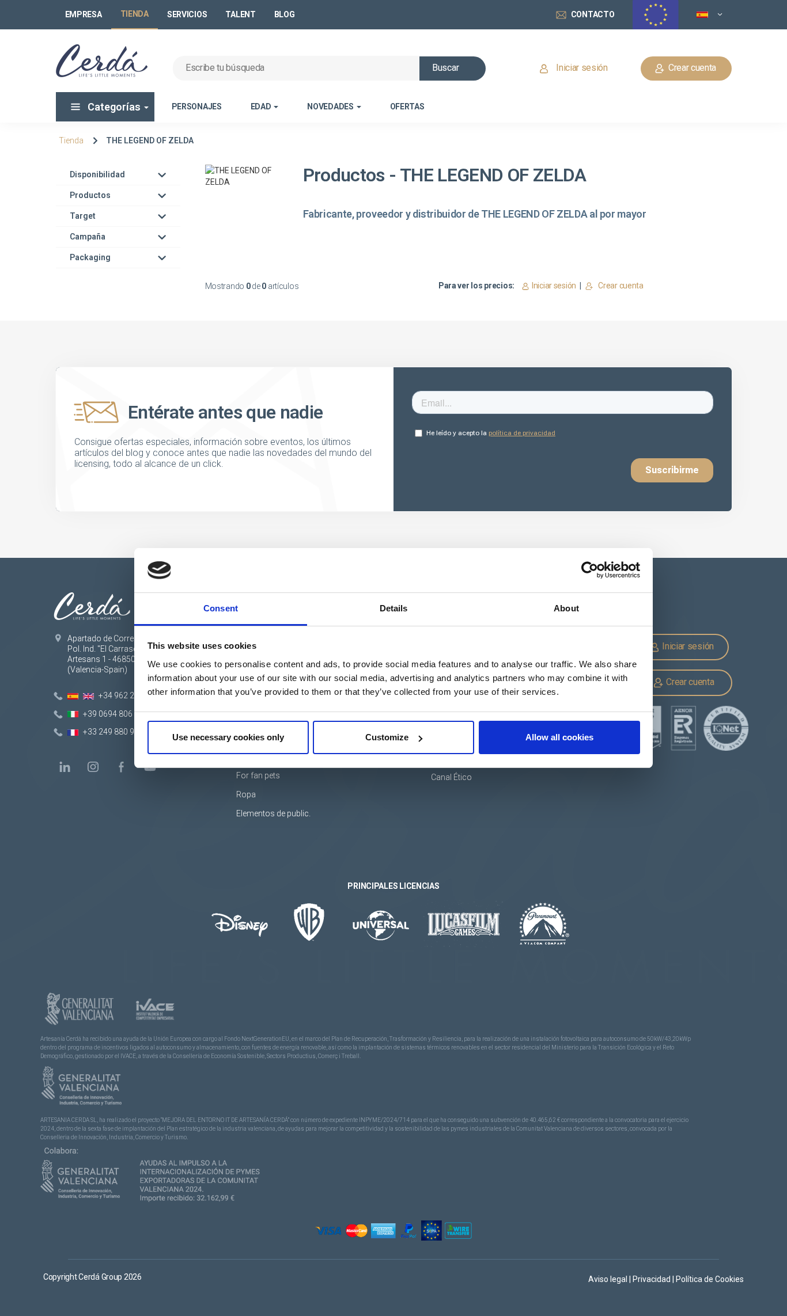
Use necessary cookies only (228, 737)
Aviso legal (608, 1279)
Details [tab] (394, 608)
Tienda (71, 140)
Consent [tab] (220, 608)
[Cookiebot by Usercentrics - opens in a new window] (589, 570)
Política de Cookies (710, 1279)
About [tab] (566, 608)
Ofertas (407, 106)
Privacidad (652, 1279)
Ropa (246, 794)
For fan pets (259, 775)
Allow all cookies (559, 737)
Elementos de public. (273, 813)
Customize (386, 737)
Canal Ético (451, 777)
